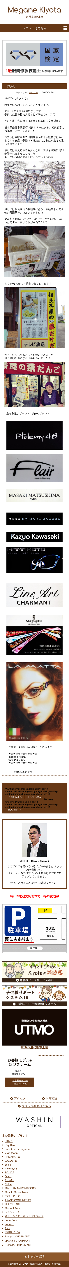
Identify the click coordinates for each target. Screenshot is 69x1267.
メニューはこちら (34, 28)
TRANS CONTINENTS (18, 1200)
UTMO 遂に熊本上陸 (34, 1047)
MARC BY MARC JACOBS (20, 1188)
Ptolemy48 (11, 1168)
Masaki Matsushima (16, 1192)
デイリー (33, 92)
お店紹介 (52, 1098)
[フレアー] (34, 482)
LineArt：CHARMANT (17, 1240)
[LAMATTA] (34, 741)
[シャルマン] (34, 607)
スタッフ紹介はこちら (36, 1106)
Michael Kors (12, 1208)
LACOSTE (11, 1160)
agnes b (9, 1224)
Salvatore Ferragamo (17, 1149)
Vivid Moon (11, 1152)
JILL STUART (13, 1204)
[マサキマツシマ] (34, 502)
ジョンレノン (12, 1211)
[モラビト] (34, 655)
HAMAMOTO (12, 1156)
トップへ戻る (34, 797)
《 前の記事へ (15, 797)
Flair (7, 1228)
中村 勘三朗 (12, 1195)
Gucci (8, 1176)
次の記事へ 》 (15, 810)
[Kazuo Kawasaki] (34, 543)
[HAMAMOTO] (34, 573)
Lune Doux (11, 1220)
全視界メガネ (12, 1232)
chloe (8, 1164)
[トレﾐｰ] (34, 450)
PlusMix (9, 1180)
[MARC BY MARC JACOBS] (34, 525)
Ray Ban (10, 1145)
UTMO (9, 1141)
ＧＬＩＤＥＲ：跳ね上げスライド (24, 1216)
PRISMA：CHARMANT (18, 1245)
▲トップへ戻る (34, 1256)
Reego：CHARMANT (17, 1236)
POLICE (9, 1172)
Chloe (8, 1184)
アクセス (20, 1098)
